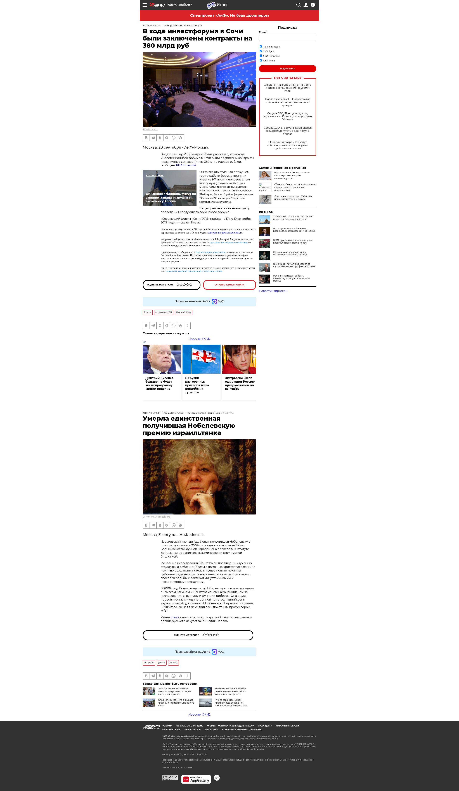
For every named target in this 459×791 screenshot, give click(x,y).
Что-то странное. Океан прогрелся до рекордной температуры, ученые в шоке (231, 703)
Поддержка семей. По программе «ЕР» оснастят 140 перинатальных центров (287, 102)
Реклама (167, 726)
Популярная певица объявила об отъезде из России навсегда (290, 253)
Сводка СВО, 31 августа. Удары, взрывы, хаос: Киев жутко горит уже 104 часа (288, 116)
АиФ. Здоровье (271, 56)
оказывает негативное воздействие (228, 242)
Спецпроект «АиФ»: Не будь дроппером (229, 15)
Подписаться (287, 69)
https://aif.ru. (172, 762)
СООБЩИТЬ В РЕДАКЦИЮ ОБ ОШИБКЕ (241, 729)
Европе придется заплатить (210, 252)
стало (175, 617)
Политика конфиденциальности (177, 768)
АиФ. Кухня (269, 60)
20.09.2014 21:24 (151, 25)
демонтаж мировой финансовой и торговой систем (194, 271)
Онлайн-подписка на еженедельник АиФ (230, 726)
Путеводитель (192, 729)
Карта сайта (211, 729)
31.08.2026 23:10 (151, 413)
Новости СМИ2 (199, 339)
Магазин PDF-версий (287, 726)
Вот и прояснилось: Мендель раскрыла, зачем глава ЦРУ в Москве (294, 229)
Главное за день (272, 46)
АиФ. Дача (269, 51)
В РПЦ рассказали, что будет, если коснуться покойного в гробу (292, 241)
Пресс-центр (265, 726)
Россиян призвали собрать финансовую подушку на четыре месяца (291, 278)
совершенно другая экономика (224, 232)
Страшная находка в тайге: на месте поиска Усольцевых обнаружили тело (287, 87)
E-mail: (263, 32)
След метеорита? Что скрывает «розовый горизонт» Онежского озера (176, 703)
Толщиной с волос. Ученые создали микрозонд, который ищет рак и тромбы (174, 691)
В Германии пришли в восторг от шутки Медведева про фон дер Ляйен (294, 265)
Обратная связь (171, 729)
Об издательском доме (189, 726)
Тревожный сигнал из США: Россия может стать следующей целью (293, 217)
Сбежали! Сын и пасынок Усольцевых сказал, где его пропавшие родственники (295, 187)
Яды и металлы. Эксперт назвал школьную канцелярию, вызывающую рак (292, 175)
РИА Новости (150, 129)
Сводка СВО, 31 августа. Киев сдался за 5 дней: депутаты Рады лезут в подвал (288, 130)
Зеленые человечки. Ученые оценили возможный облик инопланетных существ (230, 691)
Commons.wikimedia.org (156, 516)
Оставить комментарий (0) (229, 285)
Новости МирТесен (273, 291)
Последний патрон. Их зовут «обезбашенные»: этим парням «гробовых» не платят (287, 145)
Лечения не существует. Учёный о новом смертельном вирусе (293, 197)
